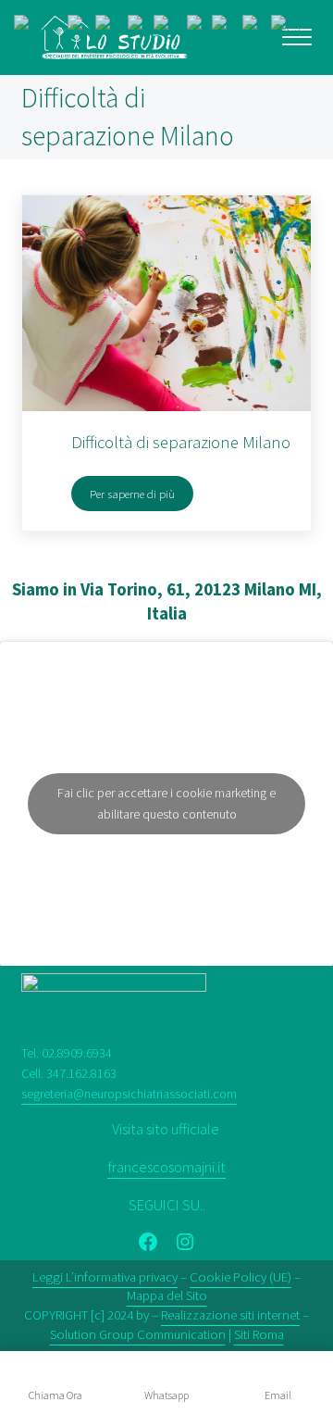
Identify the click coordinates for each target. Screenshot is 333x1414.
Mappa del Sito (167, 1295)
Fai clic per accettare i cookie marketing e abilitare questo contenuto (166, 803)
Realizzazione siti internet (230, 1315)
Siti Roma (259, 1334)
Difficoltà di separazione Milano (180, 442)
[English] (111, 25)
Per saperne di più (141, 496)
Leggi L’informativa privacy (105, 1277)
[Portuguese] (227, 25)
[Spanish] (286, 25)
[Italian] (199, 25)
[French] (141, 25)
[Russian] (256, 25)
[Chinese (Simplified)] (41, 25)
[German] (170, 25)
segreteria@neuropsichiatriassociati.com (129, 1093)
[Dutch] (81, 25)
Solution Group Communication (138, 1334)
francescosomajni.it (166, 1167)
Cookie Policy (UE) (240, 1277)
